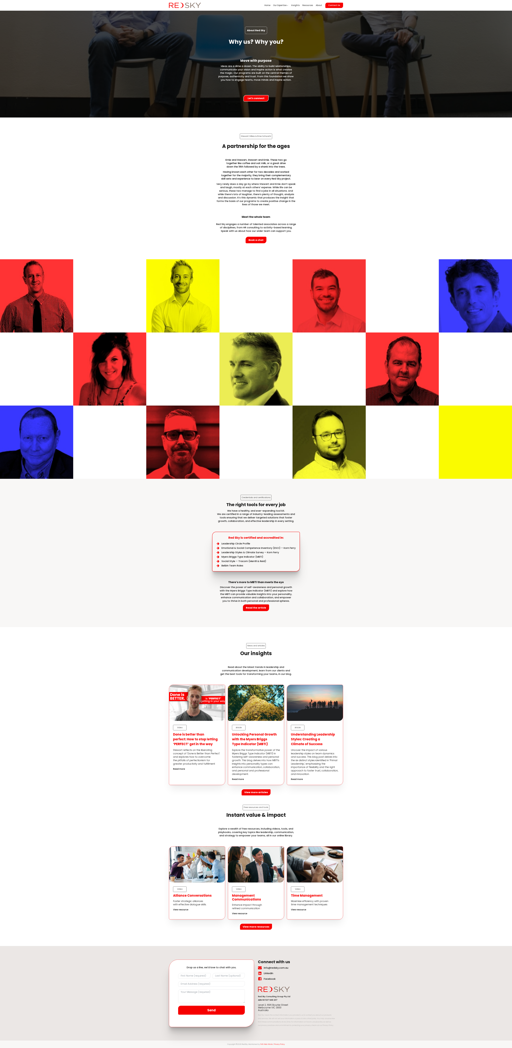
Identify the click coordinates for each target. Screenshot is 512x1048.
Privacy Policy (279, 1044)
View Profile (36, 305)
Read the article (256, 607)
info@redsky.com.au (276, 967)
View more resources (256, 926)
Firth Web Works (266, 1044)
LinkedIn (268, 973)
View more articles (256, 792)
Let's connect (256, 98)
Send (211, 1010)
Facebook (270, 979)
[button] (281, 5)
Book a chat (256, 240)
